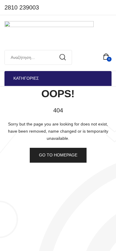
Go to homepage (58, 155)
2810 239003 (21, 7)
